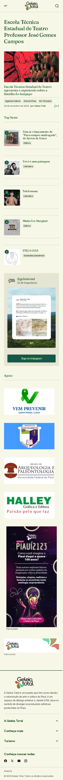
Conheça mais (13, 731)
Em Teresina (45, 101)
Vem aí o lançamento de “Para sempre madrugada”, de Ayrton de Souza (40, 135)
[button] (6, 6)
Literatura (28, 166)
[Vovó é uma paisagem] (12, 168)
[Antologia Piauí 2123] (31, 576)
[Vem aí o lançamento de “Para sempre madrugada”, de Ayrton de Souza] (12, 138)
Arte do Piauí (30, 101)
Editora (27, 143)
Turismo (9, 741)
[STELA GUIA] (12, 257)
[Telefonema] (12, 198)
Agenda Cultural (12, 101)
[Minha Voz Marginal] (12, 227)
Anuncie (8, 771)
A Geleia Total (13, 721)
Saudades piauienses (34, 255)
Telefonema (30, 191)
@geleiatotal (26, 279)
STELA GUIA (30, 250)
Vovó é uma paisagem (36, 161)
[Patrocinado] (31, 645)
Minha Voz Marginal (35, 221)
